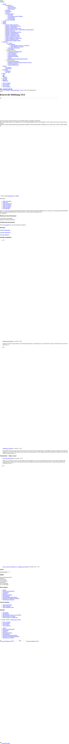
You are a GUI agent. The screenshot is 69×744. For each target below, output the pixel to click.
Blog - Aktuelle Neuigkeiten (6, 89)
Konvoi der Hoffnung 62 (8, 458)
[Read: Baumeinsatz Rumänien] (4, 240)
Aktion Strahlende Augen (8, 607)
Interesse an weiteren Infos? (8, 591)
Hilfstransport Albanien (8, 448)
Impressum (5, 593)
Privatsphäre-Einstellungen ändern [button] (10, 597)
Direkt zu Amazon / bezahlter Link (10, 617)
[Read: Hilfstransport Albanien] (4, 347)
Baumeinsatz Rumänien (8, 341)
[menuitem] (36, 12)
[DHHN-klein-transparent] (2, 1)
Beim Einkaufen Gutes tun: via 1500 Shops (12, 615)
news (1, 91)
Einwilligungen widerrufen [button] (8, 599)
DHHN (17, 195)
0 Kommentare (10, 195)
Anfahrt (4, 589)
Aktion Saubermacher (7, 604)
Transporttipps (6, 592)
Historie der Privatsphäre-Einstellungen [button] (11, 598)
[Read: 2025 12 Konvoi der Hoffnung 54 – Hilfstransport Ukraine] (4, 465)
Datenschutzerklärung (7, 594)
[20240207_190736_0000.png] (28, 98)
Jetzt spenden (5, 612)
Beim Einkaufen (6, 596)
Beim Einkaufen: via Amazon (9, 616)
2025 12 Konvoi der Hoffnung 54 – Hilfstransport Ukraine (15, 566)
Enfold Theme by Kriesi (15, 619)
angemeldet (6, 224)
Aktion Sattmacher (7, 606)
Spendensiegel (6, 613)
